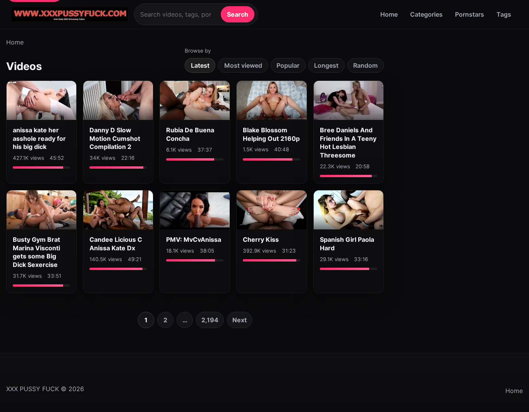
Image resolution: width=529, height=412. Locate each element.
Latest (200, 65)
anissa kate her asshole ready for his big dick (39, 138)
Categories (426, 14)
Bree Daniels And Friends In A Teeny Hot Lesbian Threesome (348, 142)
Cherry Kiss (261, 239)
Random (365, 65)
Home (389, 14)
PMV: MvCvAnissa (193, 239)
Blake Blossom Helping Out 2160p (271, 134)
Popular (288, 65)
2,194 (209, 320)
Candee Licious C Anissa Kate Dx (115, 244)
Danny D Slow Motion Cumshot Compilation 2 (114, 138)
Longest (326, 65)
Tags (503, 14)
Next (239, 320)
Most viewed (243, 65)
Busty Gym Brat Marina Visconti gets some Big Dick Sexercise (36, 252)
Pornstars (469, 14)
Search (237, 14)
